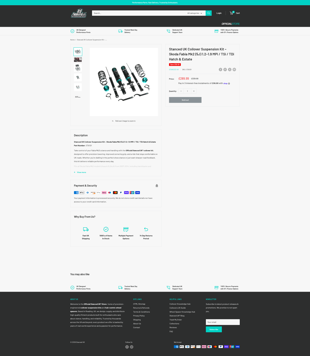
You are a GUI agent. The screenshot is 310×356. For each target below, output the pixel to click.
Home (72, 40)
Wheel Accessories (133, 24)
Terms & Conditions (141, 312)
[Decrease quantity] (181, 91)
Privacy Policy (139, 315)
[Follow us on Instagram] (131, 347)
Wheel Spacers (110, 24)
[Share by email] (234, 69)
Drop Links (91, 24)
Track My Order (176, 319)
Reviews (173, 327)
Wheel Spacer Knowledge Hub (182, 312)
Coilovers (75, 24)
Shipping (137, 319)
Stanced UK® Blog (177, 315)
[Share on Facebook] (220, 69)
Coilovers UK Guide (178, 308)
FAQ (171, 331)
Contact (152, 24)
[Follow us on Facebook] (127, 347)
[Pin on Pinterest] (225, 69)
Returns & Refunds (141, 308)
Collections (174, 323)
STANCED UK (174, 70)
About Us (137, 323)
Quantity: (173, 91)
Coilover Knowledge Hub (180, 304)
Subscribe (213, 329)
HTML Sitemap (139, 304)
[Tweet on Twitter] (229, 69)
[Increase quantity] (193, 91)
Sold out (185, 100)
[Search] (209, 13)
